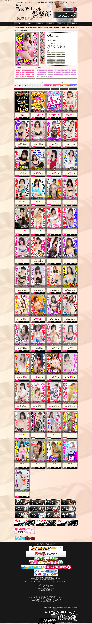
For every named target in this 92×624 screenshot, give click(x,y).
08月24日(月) (18, 88)
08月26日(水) (37, 88)
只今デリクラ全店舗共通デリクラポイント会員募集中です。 (46, 544)
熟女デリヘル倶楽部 (46, 623)
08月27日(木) (46, 88)
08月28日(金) (55, 88)
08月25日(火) (28, 88)
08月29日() (64, 88)
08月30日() (73, 88)
